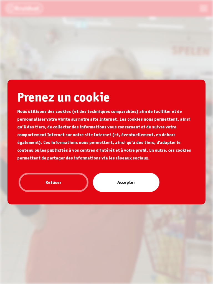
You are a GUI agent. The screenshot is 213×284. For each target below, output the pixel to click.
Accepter (126, 182)
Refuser (53, 182)
